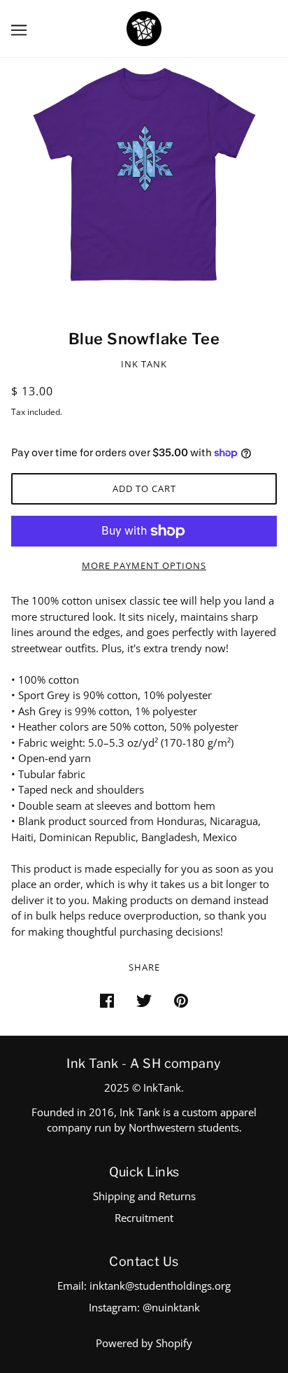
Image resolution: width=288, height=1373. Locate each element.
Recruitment (144, 1218)
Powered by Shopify (144, 1343)
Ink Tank (144, 364)
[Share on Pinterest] (181, 999)
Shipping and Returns (144, 1196)
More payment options (144, 565)
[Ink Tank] (144, 27)
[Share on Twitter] (144, 999)
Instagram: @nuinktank (144, 1307)
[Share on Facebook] (107, 999)
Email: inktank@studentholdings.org (144, 1286)
